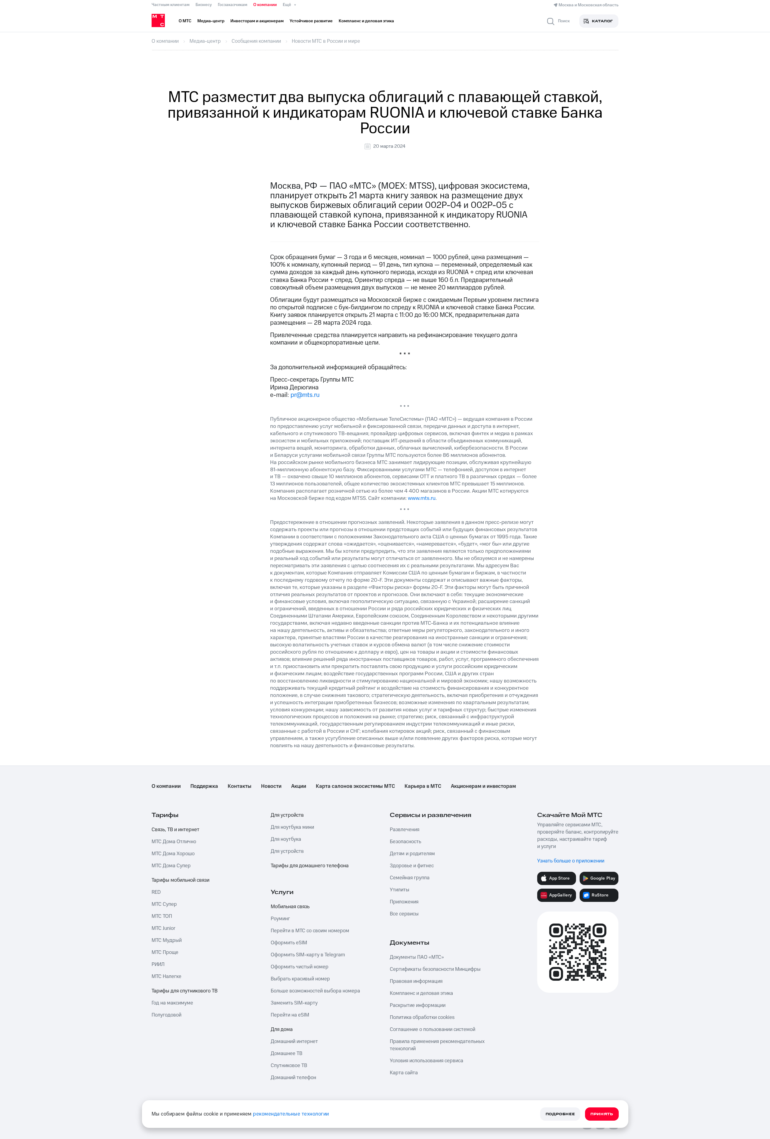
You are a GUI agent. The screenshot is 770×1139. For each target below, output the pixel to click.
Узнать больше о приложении (570, 861)
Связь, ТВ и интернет (175, 829)
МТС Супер (164, 904)
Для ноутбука (286, 839)
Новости (271, 786)
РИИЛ (158, 964)
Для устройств (287, 815)
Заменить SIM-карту (294, 1003)
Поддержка (204, 786)
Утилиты (399, 889)
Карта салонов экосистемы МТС (355, 786)
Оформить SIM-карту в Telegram (308, 954)
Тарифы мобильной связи (180, 880)
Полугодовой (166, 1015)
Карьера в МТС (423, 786)
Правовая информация (416, 981)
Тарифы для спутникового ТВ (184, 991)
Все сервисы (404, 914)
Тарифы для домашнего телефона (310, 865)
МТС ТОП (162, 916)
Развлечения (404, 829)
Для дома (282, 1029)
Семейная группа (410, 877)
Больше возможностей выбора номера (315, 991)
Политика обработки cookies (422, 1017)
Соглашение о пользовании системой (432, 1029)
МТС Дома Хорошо (173, 853)
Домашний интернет (294, 1041)
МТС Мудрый (167, 940)
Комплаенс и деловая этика (421, 993)
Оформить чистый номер (299, 966)
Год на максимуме (172, 1003)
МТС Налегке (166, 976)
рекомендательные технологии (291, 1114)
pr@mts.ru (305, 395)
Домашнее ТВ (286, 1053)
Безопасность (405, 841)
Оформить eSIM (289, 942)
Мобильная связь (290, 906)
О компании (265, 5)
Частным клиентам (170, 5)
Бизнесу (204, 5)
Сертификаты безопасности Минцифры (435, 969)
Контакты (239, 786)
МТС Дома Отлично (174, 841)
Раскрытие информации (417, 1005)
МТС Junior (163, 928)
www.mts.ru (422, 498)
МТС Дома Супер (171, 865)
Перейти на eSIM (290, 1015)
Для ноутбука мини (292, 827)
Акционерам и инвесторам (483, 786)
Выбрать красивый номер (300, 979)
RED (156, 892)
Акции (298, 786)
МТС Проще (165, 952)
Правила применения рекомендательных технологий (437, 1045)
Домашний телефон (293, 1077)
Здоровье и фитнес (412, 865)
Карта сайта (404, 1072)
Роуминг (280, 918)
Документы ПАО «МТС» (417, 957)
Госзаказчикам (232, 5)
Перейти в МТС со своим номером (310, 930)
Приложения (404, 901)
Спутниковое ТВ (289, 1065)
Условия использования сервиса (426, 1060)
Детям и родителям (412, 853)
